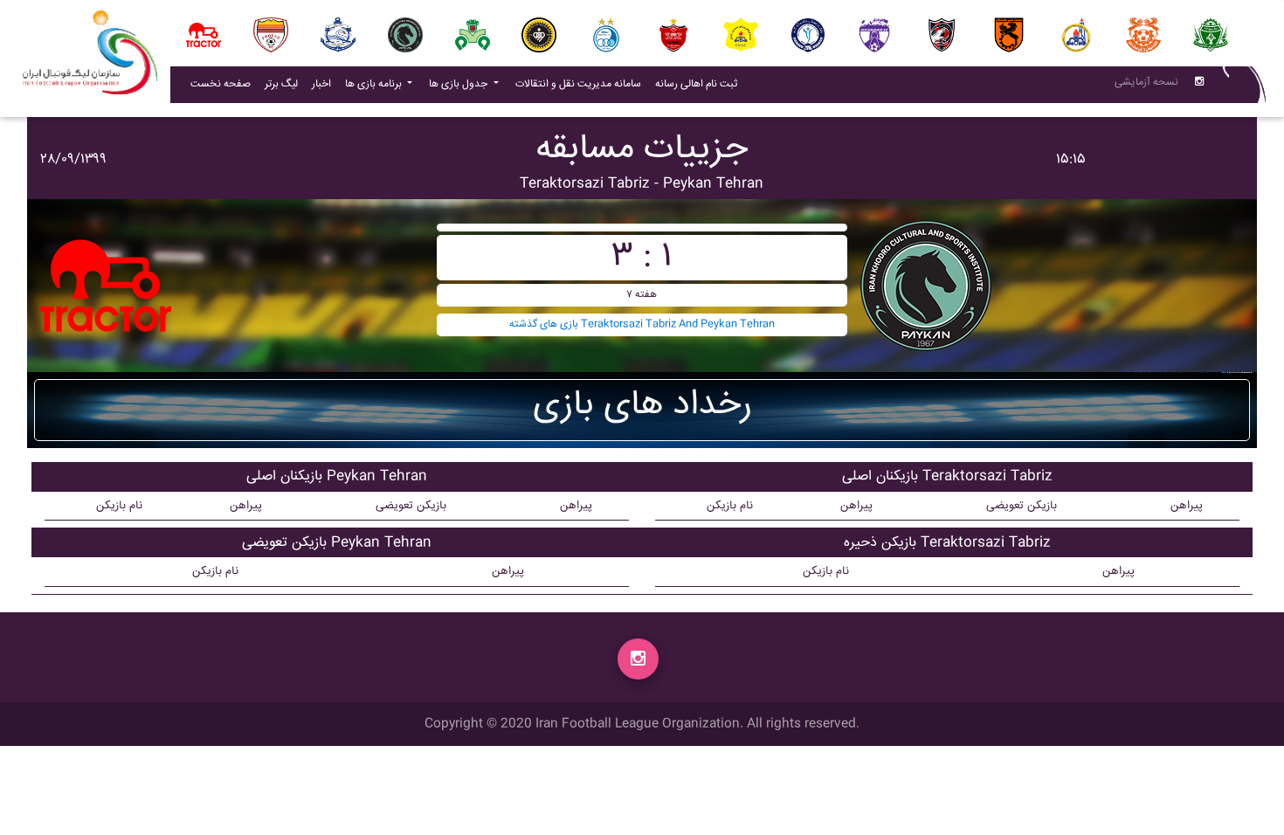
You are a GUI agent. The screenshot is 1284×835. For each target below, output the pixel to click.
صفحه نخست (220, 84)
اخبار (325, 84)
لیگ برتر (281, 84)
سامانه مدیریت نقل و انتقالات (581, 84)
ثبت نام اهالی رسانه (699, 84)
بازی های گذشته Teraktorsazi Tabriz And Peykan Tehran (642, 324)
